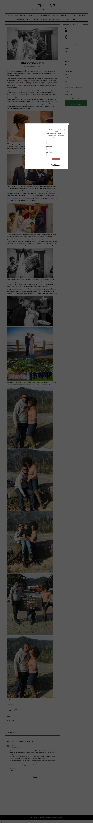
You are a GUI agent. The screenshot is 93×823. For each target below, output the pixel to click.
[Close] (68, 124)
